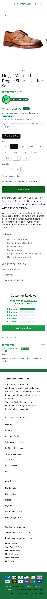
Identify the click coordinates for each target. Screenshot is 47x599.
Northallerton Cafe (13, 511)
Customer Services (13, 436)
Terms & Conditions (13, 454)
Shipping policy (37, 593)
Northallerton (11, 488)
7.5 (14, 146)
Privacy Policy (11, 466)
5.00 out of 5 (30, 300)
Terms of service (20, 589)
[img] (8, 344)
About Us (9, 460)
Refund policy (12, 593)
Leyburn (8, 506)
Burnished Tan (11, 136)
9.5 (6, 152)
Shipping (14, 119)
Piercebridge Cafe (12, 517)
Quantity (5, 164)
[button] (5, 4)
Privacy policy (24, 593)
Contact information (35, 589)
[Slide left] (18, 70)
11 (36, 153)
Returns (8, 430)
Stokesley (9, 500)
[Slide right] (29, 70)
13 (27, 159)
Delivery (8, 424)
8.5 (33, 147)
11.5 (8, 159)
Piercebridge (10, 494)
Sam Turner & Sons (18, 586)
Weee (7, 471)
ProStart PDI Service (14, 448)
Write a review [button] (23, 328)
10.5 (25, 152)
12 (17, 158)
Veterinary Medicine (14, 442)
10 (16, 153)
